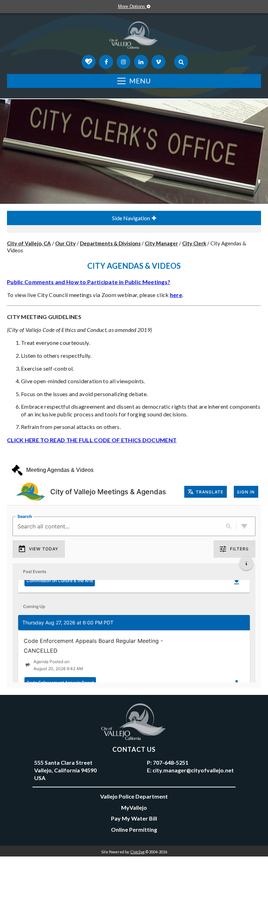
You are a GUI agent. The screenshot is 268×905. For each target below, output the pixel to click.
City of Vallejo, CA (29, 243)
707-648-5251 (170, 762)
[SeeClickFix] (89, 62)
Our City (65, 243)
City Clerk (194, 243)
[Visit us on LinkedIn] (141, 62)
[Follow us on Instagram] (124, 62)
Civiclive (138, 852)
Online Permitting (134, 829)
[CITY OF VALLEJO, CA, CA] (134, 36)
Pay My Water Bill (134, 818)
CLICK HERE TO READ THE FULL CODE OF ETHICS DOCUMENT (92, 440)
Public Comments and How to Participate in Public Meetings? (88, 282)
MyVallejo (134, 807)
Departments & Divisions (110, 243)
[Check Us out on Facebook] (106, 62)
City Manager (161, 243)
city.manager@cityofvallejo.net (193, 770)
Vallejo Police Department (134, 796)
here (176, 294)
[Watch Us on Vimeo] (158, 62)
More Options (132, 6)
